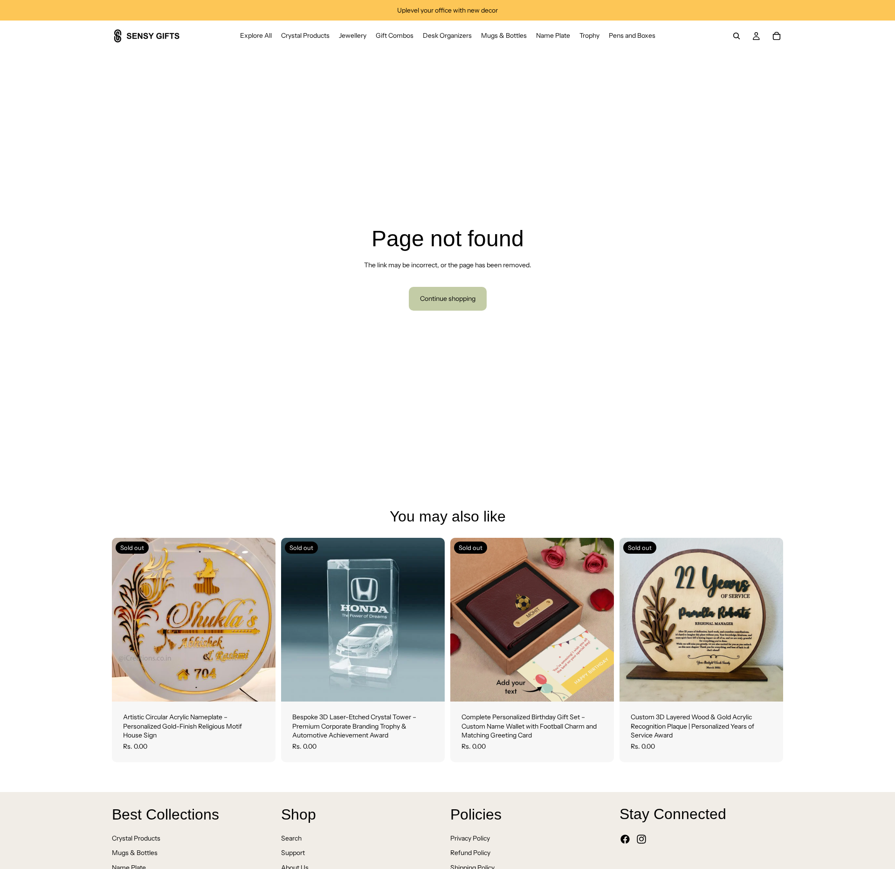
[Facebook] (625, 839)
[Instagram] (641, 839)
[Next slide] (261, 620)
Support (293, 853)
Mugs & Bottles (135, 853)
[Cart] (776, 36)
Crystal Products (136, 838)
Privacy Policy (470, 838)
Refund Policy (470, 853)
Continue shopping (447, 298)
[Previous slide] (126, 620)
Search (291, 838)
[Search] (736, 36)
